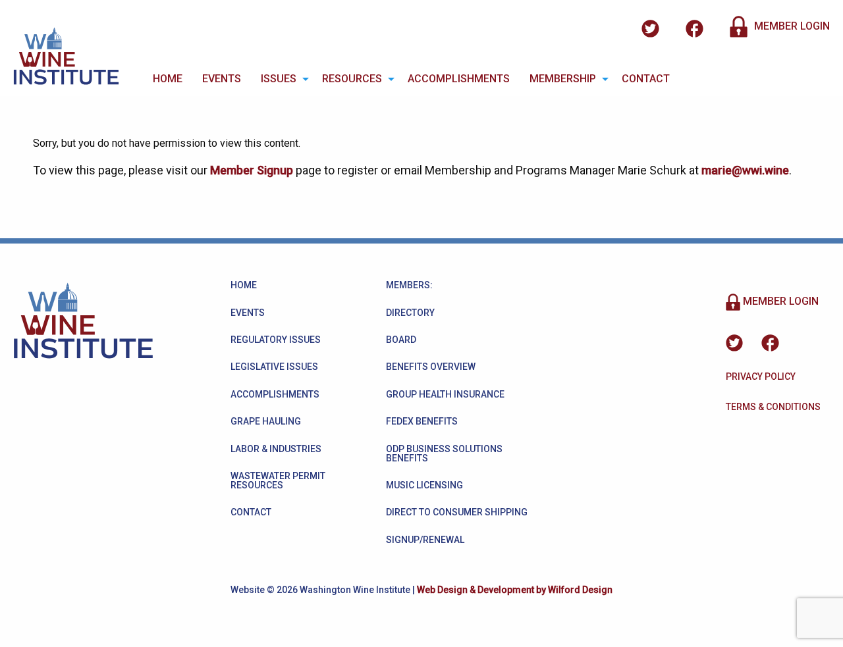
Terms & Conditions (773, 406)
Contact (646, 78)
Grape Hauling (266, 421)
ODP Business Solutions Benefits (444, 453)
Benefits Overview (431, 366)
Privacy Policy (761, 376)
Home (167, 78)
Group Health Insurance (445, 394)
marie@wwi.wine (745, 170)
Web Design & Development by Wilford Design (514, 589)
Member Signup (251, 170)
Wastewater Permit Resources (278, 480)
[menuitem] (167, 79)
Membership (563, 78)
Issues (278, 78)
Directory (410, 312)
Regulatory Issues (276, 339)
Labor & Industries (276, 449)
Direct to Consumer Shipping (457, 512)
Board (401, 339)
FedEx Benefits (422, 421)
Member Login (790, 26)
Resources (352, 78)
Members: (409, 285)
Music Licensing (424, 485)
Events (221, 78)
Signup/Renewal (425, 539)
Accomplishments (459, 78)
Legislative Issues (274, 366)
